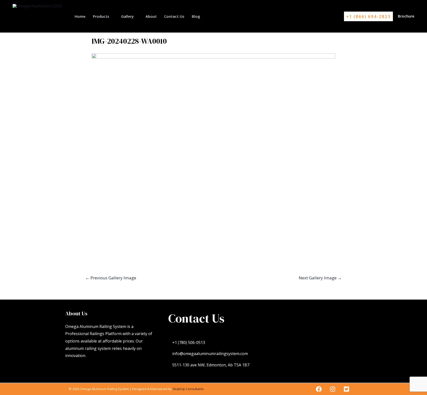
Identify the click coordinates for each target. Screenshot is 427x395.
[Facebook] (319, 389)
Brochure (406, 16)
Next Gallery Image (320, 278)
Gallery (127, 16)
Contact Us (174, 16)
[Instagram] (333, 389)
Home (80, 16)
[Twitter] (346, 389)
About (151, 16)
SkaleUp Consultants (188, 389)
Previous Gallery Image (110, 278)
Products (101, 16)
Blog (196, 16)
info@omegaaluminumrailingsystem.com (210, 353)
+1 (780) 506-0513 (188, 342)
